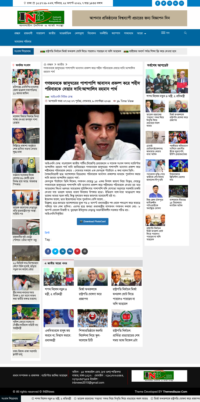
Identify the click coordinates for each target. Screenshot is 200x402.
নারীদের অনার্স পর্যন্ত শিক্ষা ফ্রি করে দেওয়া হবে (131, 51)
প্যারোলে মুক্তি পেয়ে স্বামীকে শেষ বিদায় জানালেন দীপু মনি (156, 177)
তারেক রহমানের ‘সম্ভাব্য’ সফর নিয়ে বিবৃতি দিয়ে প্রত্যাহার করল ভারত (155, 120)
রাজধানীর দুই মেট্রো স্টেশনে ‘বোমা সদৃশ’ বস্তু (25, 238)
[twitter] (163, 3)
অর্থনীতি (104, 33)
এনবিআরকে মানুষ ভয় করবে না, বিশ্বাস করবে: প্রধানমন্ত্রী (58, 335)
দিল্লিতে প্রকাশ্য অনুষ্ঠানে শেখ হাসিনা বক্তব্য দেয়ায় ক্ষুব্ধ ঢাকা (25, 149)
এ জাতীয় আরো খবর (56, 263)
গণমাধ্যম (128, 33)
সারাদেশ (40, 33)
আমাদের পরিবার (22, 41)
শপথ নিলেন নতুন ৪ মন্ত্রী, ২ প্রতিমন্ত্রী (166, 96)
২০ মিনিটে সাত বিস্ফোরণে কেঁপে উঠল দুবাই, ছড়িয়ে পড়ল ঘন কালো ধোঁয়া (25, 266)
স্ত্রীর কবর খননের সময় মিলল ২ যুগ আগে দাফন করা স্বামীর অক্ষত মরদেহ (25, 296)
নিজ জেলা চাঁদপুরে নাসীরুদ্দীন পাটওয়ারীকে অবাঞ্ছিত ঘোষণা (155, 204)
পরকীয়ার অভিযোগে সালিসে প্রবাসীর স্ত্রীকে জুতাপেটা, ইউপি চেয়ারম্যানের (179, 150)
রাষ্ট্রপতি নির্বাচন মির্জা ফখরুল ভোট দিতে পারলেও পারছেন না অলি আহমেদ (62, 51)
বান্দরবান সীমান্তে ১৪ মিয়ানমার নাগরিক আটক (178, 202)
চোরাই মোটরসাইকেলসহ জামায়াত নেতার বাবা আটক (154, 150)
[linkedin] (175, 3)
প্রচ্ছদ (17, 33)
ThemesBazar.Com (175, 392)
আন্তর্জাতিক (65, 33)
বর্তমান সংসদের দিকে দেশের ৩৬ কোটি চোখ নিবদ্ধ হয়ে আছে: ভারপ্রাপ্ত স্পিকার (25, 179)
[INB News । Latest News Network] (40, 18)
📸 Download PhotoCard (92, 221)
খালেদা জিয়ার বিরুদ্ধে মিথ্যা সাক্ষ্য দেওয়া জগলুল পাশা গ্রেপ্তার (26, 119)
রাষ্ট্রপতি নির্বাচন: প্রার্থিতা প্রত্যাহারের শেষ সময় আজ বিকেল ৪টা (126, 335)
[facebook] (157, 3)
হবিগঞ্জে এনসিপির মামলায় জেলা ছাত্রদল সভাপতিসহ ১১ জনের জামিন (25, 90)
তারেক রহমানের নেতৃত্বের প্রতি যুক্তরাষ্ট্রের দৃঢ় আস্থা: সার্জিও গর (25, 211)
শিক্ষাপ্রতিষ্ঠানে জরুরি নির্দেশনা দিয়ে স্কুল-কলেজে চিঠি (90, 335)
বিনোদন (92, 33)
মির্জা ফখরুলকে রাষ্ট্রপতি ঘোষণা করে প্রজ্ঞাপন (90, 294)
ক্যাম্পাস (116, 33)
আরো (140, 33)
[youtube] (181, 3)
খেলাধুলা (79, 33)
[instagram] (169, 3)
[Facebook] (48, 251)
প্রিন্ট (47, 233)
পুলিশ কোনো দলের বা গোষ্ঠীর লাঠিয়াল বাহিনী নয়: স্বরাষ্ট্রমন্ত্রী (26, 325)
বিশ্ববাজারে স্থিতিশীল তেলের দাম (177, 177)
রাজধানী (28, 33)
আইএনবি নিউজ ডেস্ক (61, 97)
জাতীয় (52, 33)
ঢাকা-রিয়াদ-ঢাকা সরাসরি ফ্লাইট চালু (25, 353)
